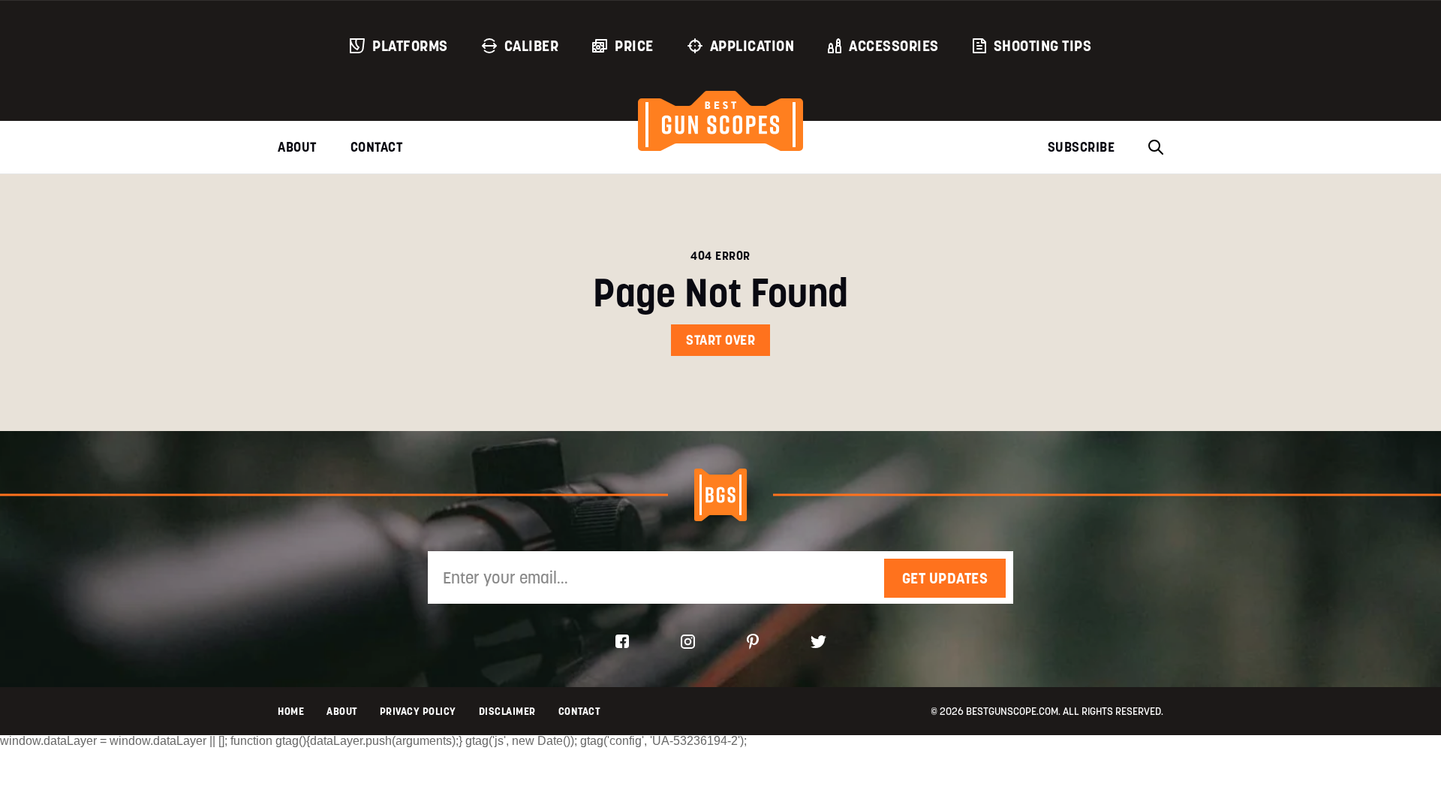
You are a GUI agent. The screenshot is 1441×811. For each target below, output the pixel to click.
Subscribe (1081, 146)
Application (752, 46)
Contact (376, 146)
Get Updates (945, 578)
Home (291, 711)
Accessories (894, 46)
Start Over (720, 339)
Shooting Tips (1043, 46)
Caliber (531, 46)
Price (634, 46)
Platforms (410, 46)
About (297, 146)
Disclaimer (507, 711)
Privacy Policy (418, 711)
